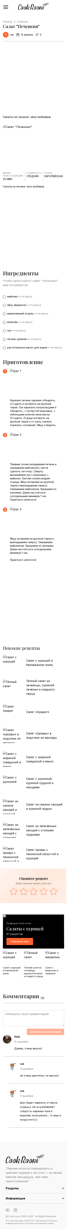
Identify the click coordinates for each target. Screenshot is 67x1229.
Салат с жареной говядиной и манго (40, 759)
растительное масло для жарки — (34, 347)
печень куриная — (24, 338)
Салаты (7, 21)
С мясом (22, 21)
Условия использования (37, 1223)
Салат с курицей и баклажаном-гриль (39, 663)
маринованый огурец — (27, 313)
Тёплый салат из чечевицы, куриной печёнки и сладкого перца (40, 687)
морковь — (20, 321)
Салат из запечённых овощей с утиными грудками (41, 830)
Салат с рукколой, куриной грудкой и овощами (39, 783)
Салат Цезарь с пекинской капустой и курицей (42, 854)
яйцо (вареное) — (24, 304)
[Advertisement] (33, 78)
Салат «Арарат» (37, 712)
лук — (16, 330)
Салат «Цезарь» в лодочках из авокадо (41, 735)
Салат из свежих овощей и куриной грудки (44, 806)
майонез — (19, 296)
